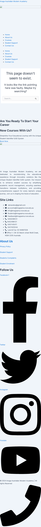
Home (7, 35)
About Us (8, 37)
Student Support (11, 43)
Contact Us (9, 46)
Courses (8, 40)
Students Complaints (8, 258)
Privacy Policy (5, 246)
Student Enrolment (7, 264)
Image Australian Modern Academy (13, 1)
